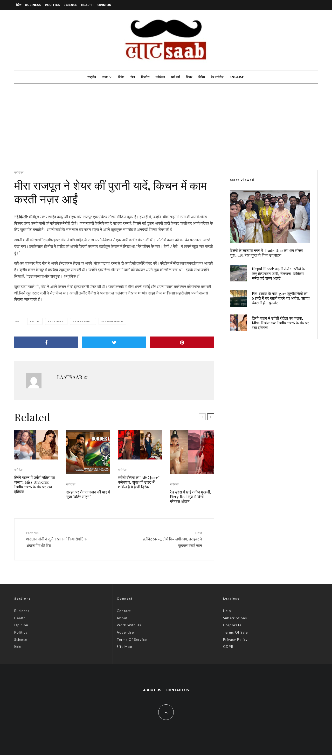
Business (33, 5)
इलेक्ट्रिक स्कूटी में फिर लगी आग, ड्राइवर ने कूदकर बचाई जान (172, 539)
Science (70, 5)
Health (87, 5)
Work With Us (129, 625)
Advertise (125, 632)
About (122, 618)
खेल (132, 77)
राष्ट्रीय (91, 77)
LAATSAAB (69, 377)
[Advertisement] (166, 123)
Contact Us (177, 690)
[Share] (46, 342)
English (237, 77)
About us (152, 690)
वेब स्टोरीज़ (217, 77)
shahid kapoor (113, 321)
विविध (201, 77)
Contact (124, 611)
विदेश (18, 5)
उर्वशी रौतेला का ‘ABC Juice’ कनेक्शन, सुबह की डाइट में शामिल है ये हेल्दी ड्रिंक (139, 482)
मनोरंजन (160, 77)
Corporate (232, 625)
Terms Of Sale (235, 632)
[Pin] (182, 342)
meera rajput (83, 321)
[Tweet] (114, 342)
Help (227, 611)
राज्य (105, 77)
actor (36, 321)
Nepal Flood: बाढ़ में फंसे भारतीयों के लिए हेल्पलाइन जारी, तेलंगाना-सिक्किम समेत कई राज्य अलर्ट (278, 273)
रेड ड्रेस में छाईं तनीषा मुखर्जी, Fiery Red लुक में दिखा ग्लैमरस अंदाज (190, 497)
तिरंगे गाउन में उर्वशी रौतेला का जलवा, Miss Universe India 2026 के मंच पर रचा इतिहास (34, 484)
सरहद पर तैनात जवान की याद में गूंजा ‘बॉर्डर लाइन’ (88, 494)
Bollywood (57, 321)
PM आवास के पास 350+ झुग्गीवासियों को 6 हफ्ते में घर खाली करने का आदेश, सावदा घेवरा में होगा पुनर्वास (280, 298)
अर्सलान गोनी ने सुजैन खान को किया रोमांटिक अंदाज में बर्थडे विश (56, 539)
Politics (52, 5)
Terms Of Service (132, 639)
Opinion (104, 5)
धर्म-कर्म (175, 77)
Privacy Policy (235, 639)
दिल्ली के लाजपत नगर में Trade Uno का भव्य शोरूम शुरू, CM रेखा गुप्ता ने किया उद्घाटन (266, 252)
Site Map (124, 646)
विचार (189, 77)
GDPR (228, 646)
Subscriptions (235, 618)
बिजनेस (145, 77)
